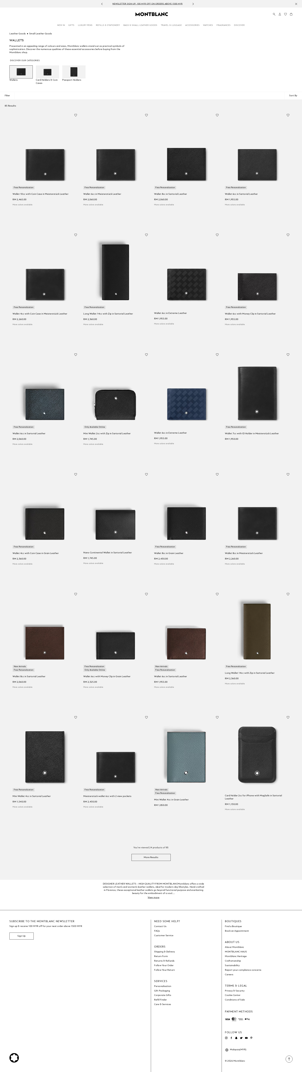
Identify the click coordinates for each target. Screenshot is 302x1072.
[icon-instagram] (226, 1038)
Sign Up (21, 936)
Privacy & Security (234, 991)
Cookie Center (232, 995)
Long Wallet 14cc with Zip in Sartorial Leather (108, 314)
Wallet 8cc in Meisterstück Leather (244, 553)
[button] (279, 14)
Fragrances (224, 25)
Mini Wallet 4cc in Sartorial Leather (32, 796)
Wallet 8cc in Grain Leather (168, 553)
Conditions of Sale (235, 1000)
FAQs (157, 931)
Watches (208, 25)
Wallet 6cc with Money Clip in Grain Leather (107, 676)
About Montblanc (234, 947)
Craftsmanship (233, 961)
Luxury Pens (85, 25)
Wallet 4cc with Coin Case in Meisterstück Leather (40, 314)
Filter (7, 96)
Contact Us (160, 926)
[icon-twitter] (241, 1038)
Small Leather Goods (40, 34)
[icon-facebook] (231, 1038)
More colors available (22, 205)
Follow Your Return (164, 970)
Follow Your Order (164, 965)
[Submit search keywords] (274, 14)
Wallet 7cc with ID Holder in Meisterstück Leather (252, 433)
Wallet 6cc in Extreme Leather (170, 313)
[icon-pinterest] (251, 1038)
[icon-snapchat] (236, 1038)
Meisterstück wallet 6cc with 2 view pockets (107, 796)
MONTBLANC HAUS (236, 952)
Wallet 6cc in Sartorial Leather (241, 194)
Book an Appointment (237, 931)
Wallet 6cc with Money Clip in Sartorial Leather (250, 314)
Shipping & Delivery (164, 952)
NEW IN (61, 25)
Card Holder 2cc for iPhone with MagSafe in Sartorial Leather (253, 797)
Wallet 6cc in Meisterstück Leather (102, 194)
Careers (229, 975)
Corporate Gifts (162, 995)
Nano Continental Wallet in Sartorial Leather (107, 553)
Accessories (192, 25)
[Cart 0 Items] (291, 15)
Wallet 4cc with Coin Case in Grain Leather (36, 553)
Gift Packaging (162, 991)
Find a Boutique (233, 926)
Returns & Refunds (164, 961)
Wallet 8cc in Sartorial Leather (170, 194)
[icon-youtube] (246, 1038)
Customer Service (163, 935)
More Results (151, 857)
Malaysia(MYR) (238, 1050)
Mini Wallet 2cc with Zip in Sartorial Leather (107, 433)
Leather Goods (17, 34)
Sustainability (232, 965)
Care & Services (162, 1004)
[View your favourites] (285, 15)
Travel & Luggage (171, 25)
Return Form (161, 956)
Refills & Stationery (108, 25)
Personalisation (162, 986)
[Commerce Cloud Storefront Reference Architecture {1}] (152, 14)
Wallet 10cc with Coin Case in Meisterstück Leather (40, 194)
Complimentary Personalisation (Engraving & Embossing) (148, 4)
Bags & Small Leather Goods (140, 25)
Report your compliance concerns (243, 970)
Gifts (71, 25)
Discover (239, 25)
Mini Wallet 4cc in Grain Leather (171, 800)
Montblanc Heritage (236, 956)
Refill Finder (160, 1000)
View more (153, 897)
